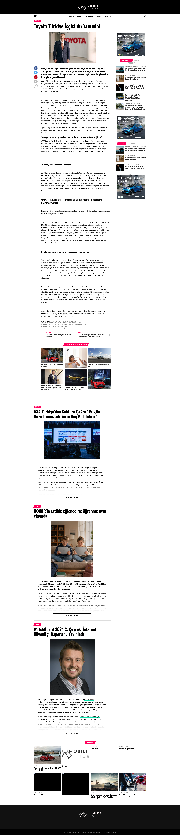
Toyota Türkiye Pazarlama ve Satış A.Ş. (55, 326)
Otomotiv (98, 16)
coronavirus (72, 321)
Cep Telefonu (89, 16)
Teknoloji (79, 16)
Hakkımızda (108, 16)
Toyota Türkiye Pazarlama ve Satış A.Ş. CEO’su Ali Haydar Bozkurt (63, 328)
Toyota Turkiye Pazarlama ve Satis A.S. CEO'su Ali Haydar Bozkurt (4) (64, 324)
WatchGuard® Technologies (90, 717)
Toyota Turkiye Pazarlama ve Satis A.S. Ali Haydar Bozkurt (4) (62, 323)
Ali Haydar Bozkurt (60, 321)
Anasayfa (71, 16)
